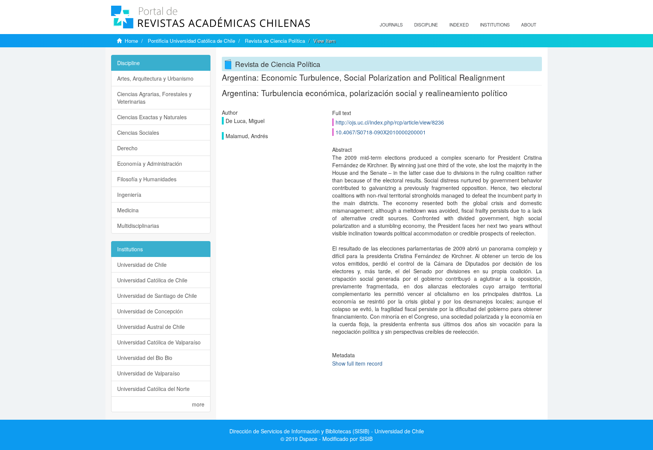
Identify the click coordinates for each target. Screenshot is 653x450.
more (198, 404)
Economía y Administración (149, 163)
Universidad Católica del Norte (153, 388)
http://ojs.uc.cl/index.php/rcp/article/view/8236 (390, 122)
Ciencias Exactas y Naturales (152, 117)
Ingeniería (129, 194)
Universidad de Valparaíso (148, 373)
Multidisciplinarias (138, 225)
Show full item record (357, 363)
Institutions (495, 25)
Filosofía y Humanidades (146, 179)
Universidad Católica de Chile (152, 280)
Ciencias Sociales (138, 132)
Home (131, 40)
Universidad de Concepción (150, 311)
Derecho (127, 148)
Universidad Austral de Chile (151, 326)
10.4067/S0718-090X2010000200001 (381, 132)
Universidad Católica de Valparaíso (159, 342)
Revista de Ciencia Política (275, 40)
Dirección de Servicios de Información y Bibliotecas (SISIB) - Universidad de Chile (326, 431)
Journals (391, 25)
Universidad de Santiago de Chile (157, 295)
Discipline (426, 25)
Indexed (459, 25)
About (528, 25)
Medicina (128, 210)
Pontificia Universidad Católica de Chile (191, 40)
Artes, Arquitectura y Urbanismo (155, 78)
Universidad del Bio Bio (144, 357)
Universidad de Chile (142, 264)
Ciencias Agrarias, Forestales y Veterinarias (154, 97)
